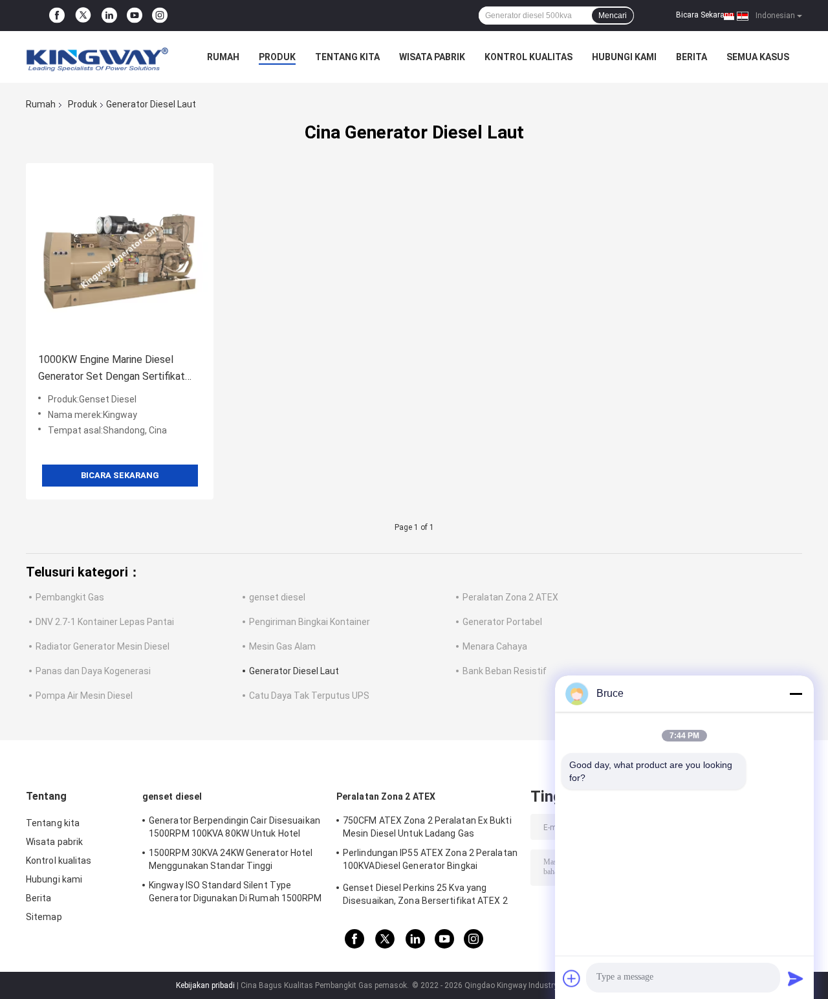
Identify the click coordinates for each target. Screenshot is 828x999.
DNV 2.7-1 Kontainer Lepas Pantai (105, 622)
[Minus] (795, 693)
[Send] (795, 978)
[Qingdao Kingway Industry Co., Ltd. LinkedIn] (109, 15)
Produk (277, 57)
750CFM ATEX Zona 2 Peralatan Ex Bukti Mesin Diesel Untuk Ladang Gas (427, 827)
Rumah (223, 57)
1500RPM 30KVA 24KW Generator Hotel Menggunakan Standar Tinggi (230, 859)
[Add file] (572, 978)
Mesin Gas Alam (282, 646)
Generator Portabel (502, 622)
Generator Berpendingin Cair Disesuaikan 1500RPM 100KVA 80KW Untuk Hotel (234, 827)
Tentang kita (347, 57)
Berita (691, 57)
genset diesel (277, 597)
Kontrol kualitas (528, 57)
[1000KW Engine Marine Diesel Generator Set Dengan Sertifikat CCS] (120, 257)
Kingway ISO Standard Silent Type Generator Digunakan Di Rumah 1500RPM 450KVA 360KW (235, 893)
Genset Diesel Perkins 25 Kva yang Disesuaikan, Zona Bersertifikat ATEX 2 (425, 894)
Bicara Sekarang (705, 14)
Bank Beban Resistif (505, 671)
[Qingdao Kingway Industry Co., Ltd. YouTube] (134, 15)
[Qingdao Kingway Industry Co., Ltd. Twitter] (83, 15)
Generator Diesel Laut (294, 671)
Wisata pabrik (432, 57)
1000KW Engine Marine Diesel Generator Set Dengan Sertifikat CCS (111, 369)
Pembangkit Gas (70, 597)
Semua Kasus (757, 57)
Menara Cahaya (495, 646)
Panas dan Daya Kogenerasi (93, 671)
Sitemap (44, 917)
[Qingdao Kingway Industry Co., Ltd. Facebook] (57, 15)
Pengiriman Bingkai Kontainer (309, 622)
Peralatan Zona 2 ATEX (510, 597)
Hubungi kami (624, 57)
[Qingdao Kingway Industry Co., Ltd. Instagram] (159, 15)
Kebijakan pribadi (205, 985)
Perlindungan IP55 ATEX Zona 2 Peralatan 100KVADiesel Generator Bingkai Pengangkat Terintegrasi (430, 861)
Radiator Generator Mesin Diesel (102, 646)
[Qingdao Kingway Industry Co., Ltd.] (97, 57)
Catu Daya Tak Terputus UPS (309, 695)
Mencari (612, 15)
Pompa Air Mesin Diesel (84, 695)
